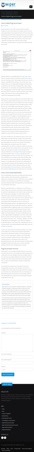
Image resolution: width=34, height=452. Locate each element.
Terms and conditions (27, 448)
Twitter (5, 438)
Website (3, 366)
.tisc (4, 78)
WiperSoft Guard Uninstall (8, 422)
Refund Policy (5, 415)
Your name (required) (6, 354)
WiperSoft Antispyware (6, 12)
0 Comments (5, 25)
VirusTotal (9, 226)
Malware (16, 12)
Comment (3, 332)
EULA (3, 411)
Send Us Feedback (6, 413)
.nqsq (29, 76)
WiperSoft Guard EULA (7, 427)
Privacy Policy (17, 448)
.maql (23, 76)
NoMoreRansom (12, 169)
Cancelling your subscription (8, 420)
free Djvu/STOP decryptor (20, 152)
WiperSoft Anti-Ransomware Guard (10, 425)
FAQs (3, 409)
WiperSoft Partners (6, 429)
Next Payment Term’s (7, 418)
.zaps (26, 76)
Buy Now (3, 448)
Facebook (2, 438)
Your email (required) (6, 359)
